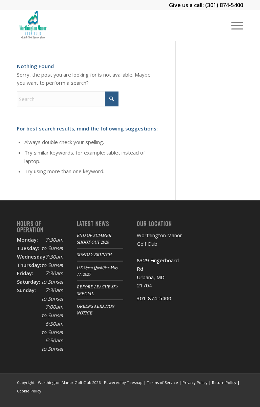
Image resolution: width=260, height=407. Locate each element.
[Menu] (233, 25)
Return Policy (224, 382)
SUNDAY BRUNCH (94, 254)
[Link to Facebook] (218, 398)
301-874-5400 (154, 298)
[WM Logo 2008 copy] (32, 25)
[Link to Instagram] (228, 398)
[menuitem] (233, 25)
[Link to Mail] (238, 398)
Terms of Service (162, 382)
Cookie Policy (29, 390)
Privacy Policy (195, 382)
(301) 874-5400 (224, 5)
